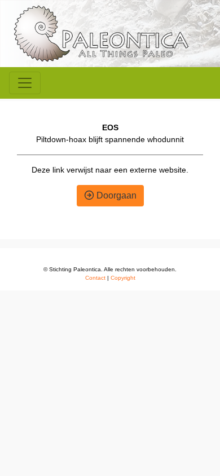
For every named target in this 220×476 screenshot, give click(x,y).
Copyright (123, 278)
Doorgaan (115, 195)
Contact (95, 278)
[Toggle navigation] (25, 83)
